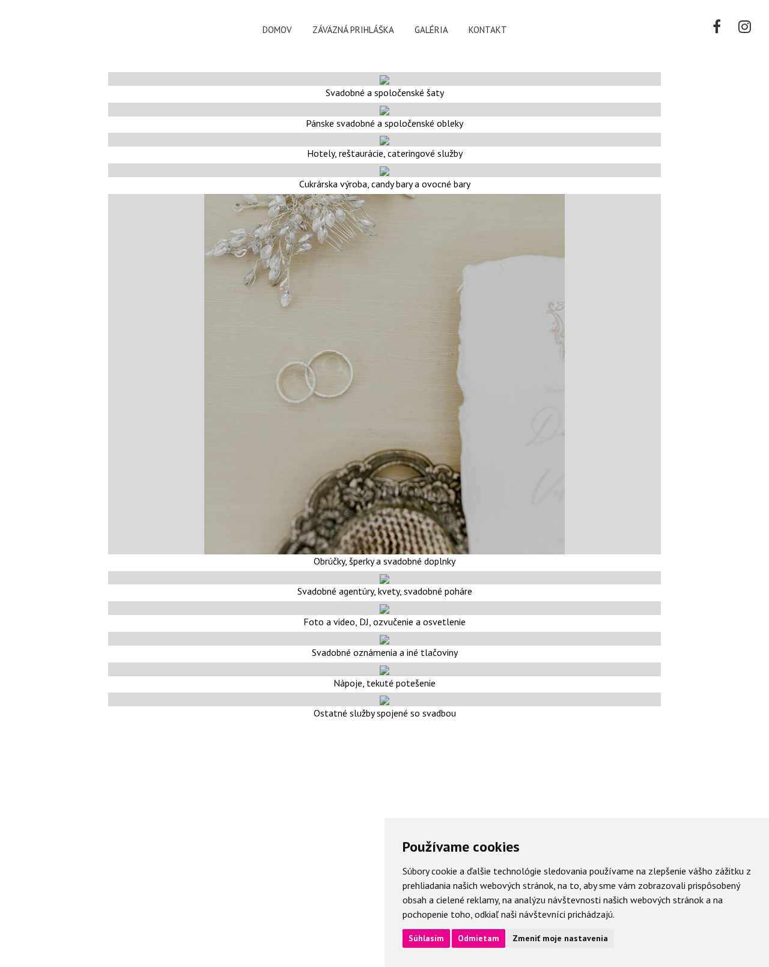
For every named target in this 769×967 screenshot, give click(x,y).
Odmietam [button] (478, 938)
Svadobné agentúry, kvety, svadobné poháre (384, 591)
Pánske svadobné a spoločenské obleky (384, 123)
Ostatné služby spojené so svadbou (385, 713)
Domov (277, 29)
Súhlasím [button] (426, 938)
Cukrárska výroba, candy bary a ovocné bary (384, 184)
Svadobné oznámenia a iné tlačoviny (385, 652)
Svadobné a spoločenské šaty (385, 92)
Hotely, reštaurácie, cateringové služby (385, 153)
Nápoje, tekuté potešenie (384, 683)
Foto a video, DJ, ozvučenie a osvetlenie (384, 622)
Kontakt (488, 29)
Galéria (431, 29)
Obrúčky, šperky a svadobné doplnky (384, 561)
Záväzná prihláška (353, 29)
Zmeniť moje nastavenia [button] (560, 938)
